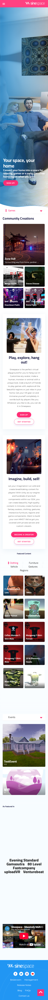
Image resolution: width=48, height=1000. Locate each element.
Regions (24, 570)
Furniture (33, 563)
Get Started (24, 422)
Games (11, 210)
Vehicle (14, 566)
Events (11, 717)
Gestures (33, 566)
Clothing (14, 563)
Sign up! (11, 183)
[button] (4, 4)
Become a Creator (24, 535)
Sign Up (24, 415)
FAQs (28, 990)
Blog (19, 990)
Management (31, 979)
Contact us (24, 996)
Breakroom (15, 979)
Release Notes (24, 985)
